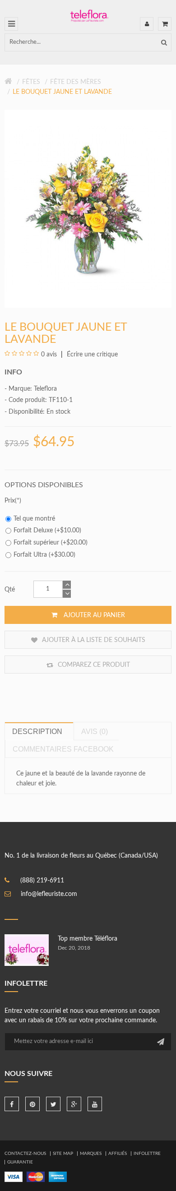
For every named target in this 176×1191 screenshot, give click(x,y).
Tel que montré (34, 519)
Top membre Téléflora (87, 939)
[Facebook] (12, 1104)
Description (37, 731)
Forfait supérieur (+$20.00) (51, 543)
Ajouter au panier (93, 615)
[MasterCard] (36, 1176)
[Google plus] (74, 1104)
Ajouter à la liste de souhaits (92, 640)
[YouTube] (95, 1104)
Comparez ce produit (93, 665)
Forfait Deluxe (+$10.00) (47, 530)
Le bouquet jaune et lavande (62, 92)
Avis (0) (94, 731)
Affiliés (117, 1153)
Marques (91, 1153)
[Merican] (58, 1176)
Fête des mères (75, 82)
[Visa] (14, 1176)
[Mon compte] (146, 24)
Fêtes (31, 82)
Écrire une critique (91, 354)
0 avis (49, 354)
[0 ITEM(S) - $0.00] (164, 24)
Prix (10, 501)
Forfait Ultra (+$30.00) (44, 555)
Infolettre (147, 1153)
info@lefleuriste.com (49, 894)
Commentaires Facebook (63, 749)
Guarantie (20, 1162)
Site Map (63, 1153)
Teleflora (45, 389)
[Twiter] (53, 1104)
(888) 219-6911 (42, 880)
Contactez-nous (25, 1153)
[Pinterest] (32, 1104)
